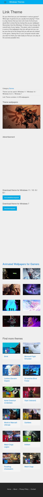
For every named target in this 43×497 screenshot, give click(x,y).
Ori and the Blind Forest (30, 379)
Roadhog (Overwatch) (8, 467)
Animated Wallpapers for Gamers (21, 264)
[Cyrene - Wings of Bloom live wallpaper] (31, 305)
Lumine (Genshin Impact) (10, 379)
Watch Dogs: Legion (9, 445)
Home (9, 489)
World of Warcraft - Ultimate (11, 423)
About (15, 489)
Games (11, 88)
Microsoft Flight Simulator (30, 357)
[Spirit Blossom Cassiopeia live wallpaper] (31, 289)
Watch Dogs (28, 466)
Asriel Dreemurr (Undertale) (10, 401)
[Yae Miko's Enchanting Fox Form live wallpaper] (31, 321)
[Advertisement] (21, 62)
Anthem (27, 444)
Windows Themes (16, 1)
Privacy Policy (23, 489)
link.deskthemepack (11, 197)
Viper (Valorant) (30, 400)
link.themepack (9, 208)
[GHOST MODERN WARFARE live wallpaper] (11, 273)
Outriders (27, 422)
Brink (6, 356)
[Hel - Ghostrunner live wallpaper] (11, 321)
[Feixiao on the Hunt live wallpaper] (31, 273)
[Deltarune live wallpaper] (11, 305)
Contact (33, 489)
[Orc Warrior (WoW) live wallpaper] (11, 289)
